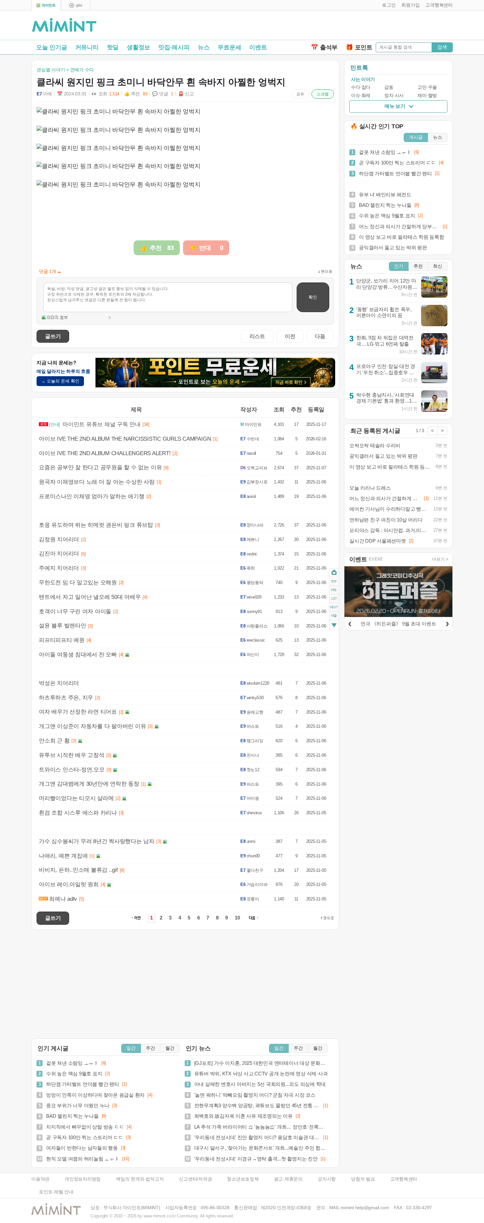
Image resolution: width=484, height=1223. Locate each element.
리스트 (257, 336)
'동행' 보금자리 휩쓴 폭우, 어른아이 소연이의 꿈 (384, 312)
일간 (131, 1048)
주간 (150, 1048)
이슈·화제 (360, 95)
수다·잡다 (360, 87)
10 (237, 917)
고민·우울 (427, 87)
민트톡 (359, 67)
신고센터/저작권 (195, 1179)
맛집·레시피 (174, 47)
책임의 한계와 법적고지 (140, 1179)
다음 (320, 336)
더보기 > (440, 559)
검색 (442, 47)
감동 (388, 87)
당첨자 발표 (363, 1179)
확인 (313, 297)
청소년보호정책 (242, 1179)
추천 (418, 266)
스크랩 (323, 94)
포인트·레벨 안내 (56, 1191)
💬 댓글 (162, 93)
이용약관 (40, 1179)
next (334, 607)
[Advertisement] (376, 27)
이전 (290, 336)
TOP (334, 581)
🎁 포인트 (359, 47)
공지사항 (327, 1179)
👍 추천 (135, 93)
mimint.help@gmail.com (364, 1207)
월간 (170, 1048)
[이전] (350, 622)
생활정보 (138, 47)
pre (334, 590)
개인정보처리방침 (83, 1179)
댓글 (334, 617)
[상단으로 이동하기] (327, 918)
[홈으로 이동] (64, 25)
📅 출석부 (324, 47)
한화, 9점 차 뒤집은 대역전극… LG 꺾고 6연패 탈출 (385, 341)
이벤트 (258, 47)
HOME (334, 572)
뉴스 (204, 47)
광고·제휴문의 (288, 1179)
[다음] (447, 622)
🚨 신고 (186, 93)
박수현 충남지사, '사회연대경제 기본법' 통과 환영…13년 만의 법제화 (385, 401)
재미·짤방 (427, 95)
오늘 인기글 (51, 47)
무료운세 (229, 47)
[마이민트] (46, 5)
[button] (387, 5)
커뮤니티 (87, 47)
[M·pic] (76, 5)
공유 (300, 94)
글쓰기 (53, 336)
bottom (334, 626)
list (334, 598)
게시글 (416, 137)
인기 (398, 266)
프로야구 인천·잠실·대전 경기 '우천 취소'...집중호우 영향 (385, 372)
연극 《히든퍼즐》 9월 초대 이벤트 (398, 623)
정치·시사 (394, 95)
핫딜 (113, 47)
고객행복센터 (403, 1179)
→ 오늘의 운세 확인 (60, 381)
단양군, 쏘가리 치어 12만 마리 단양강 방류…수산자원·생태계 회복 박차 (386, 287)
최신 (437, 266)
